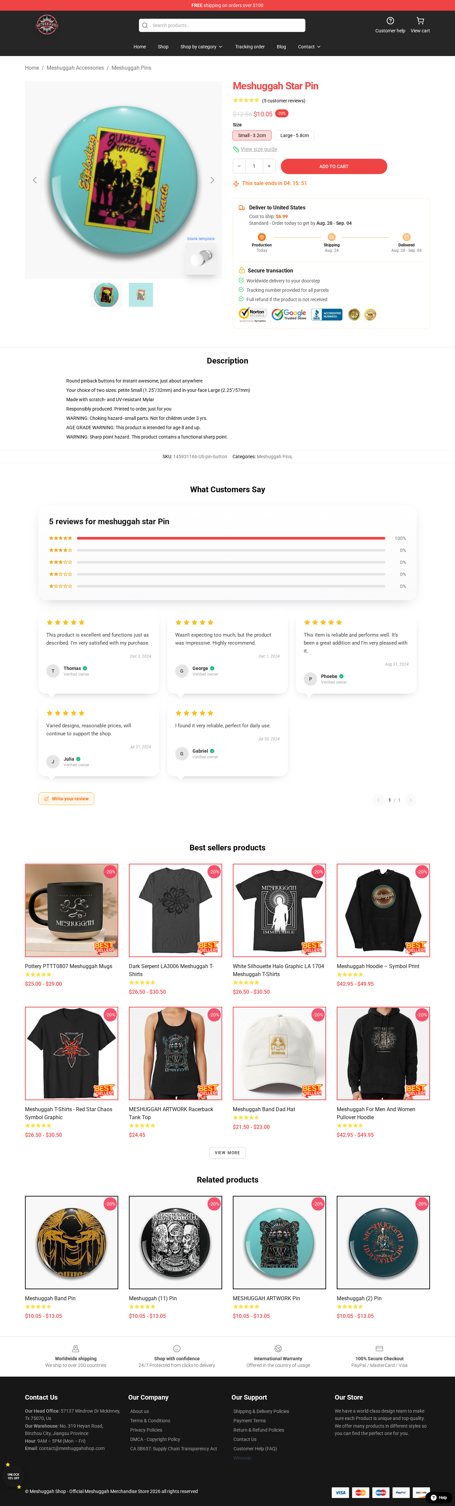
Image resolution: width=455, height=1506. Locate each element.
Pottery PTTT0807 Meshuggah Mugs (68, 966)
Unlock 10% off (13, 1476)
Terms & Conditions (150, 1420)
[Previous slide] (35, 180)
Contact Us (244, 1439)
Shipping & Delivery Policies (261, 1411)
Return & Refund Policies (258, 1430)
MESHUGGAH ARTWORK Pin (266, 1298)
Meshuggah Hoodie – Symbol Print (378, 966)
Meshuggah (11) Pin (153, 1298)
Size (237, 124)
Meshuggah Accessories (75, 68)
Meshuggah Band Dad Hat (264, 1109)
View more (227, 1153)
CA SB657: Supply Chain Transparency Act (173, 1448)
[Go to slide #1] (106, 295)
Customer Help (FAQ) (255, 1448)
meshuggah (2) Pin (359, 1298)
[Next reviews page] (411, 800)
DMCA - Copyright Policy (155, 1439)
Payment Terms (249, 1420)
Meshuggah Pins (131, 68)
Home (32, 68)
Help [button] (443, 1497)
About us (139, 1411)
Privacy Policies (146, 1430)
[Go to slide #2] (141, 295)
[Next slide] (212, 180)
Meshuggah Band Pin (50, 1298)
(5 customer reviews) (283, 100)
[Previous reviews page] (378, 800)
